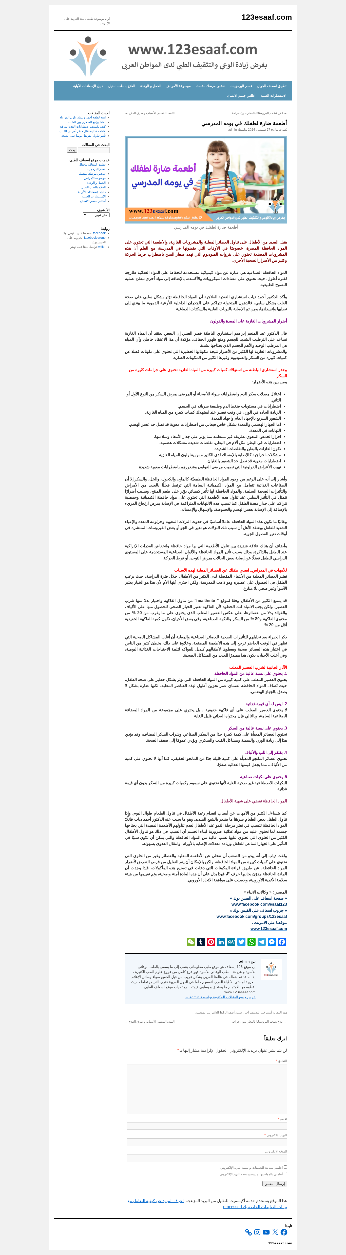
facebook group (95, 237)
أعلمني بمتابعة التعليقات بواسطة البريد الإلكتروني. (251, 1167)
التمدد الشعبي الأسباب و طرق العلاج (150, 113)
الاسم (282, 1119)
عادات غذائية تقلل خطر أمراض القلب (83, 131)
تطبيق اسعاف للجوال (271, 86)
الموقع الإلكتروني (276, 1151)
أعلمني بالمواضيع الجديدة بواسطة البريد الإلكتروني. (251, 1174)
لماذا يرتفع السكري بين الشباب (86, 122)
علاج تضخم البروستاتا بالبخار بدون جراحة (259, 113)
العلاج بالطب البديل (121, 86)
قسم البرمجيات (241, 86)
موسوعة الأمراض (178, 86)
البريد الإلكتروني (275, 1135)
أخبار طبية (242, 1012)
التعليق (281, 1061)
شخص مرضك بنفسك (210, 86)
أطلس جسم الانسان (241, 95)
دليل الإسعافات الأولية (88, 86)
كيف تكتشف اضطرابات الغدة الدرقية (83, 126)
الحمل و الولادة (150, 86)
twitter (102, 247)
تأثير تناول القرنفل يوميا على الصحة (83, 135)
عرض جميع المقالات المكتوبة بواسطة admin (220, 997)
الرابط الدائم (219, 1012)
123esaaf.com (267, 17)
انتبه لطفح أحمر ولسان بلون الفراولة (83, 117)
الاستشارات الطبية (273, 95)
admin (232, 129)
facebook (99, 233)
